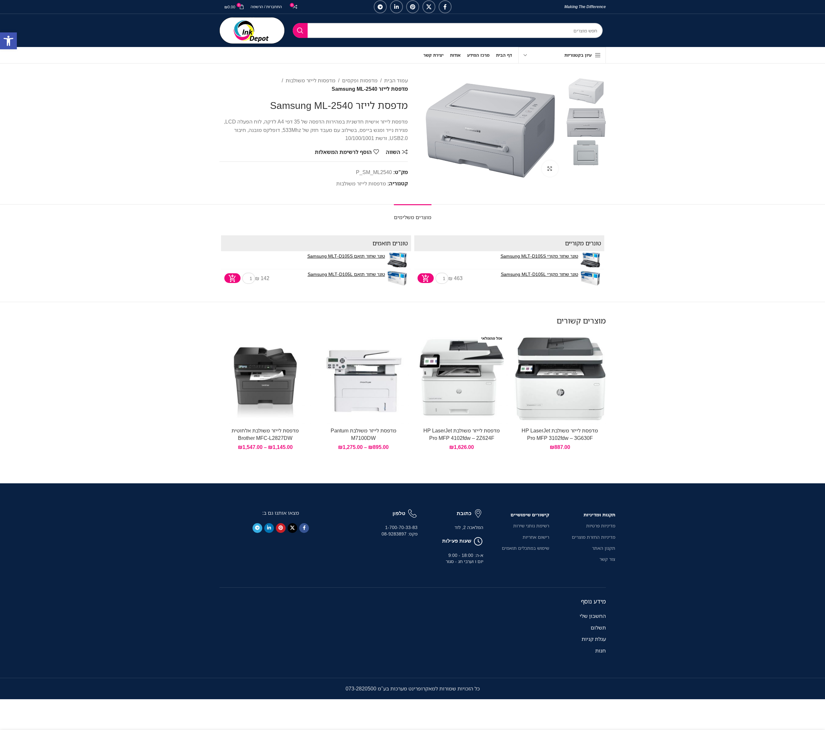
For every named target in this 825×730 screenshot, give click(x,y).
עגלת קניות (594, 638)
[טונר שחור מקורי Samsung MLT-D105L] (590, 278)
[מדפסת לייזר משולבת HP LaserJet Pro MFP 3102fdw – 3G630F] (560, 378)
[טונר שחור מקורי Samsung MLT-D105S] (590, 260)
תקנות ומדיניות (599, 515)
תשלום (598, 627)
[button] (8, 40)
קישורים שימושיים (530, 515)
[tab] (412, 214)
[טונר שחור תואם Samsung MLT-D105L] (397, 278)
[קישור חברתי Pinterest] (412, 6)
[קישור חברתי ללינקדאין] (396, 6)
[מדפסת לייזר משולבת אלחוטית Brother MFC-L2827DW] (265, 378)
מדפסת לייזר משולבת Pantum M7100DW (363, 434)
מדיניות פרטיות (600, 526)
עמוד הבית (396, 80)
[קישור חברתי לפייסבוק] (445, 6)
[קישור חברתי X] (428, 6)
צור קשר (607, 559)
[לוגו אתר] (252, 29)
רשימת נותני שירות (531, 526)
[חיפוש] (300, 30)
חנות (600, 650)
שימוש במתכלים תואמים (525, 548)
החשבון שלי (593, 615)
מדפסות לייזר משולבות (311, 80)
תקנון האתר (603, 548)
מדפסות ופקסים (360, 80)
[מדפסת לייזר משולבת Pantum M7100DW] (363, 378)
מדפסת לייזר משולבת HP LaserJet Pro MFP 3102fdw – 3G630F (560, 434)
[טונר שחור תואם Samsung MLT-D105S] (397, 260)
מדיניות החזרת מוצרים (593, 537)
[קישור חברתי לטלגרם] (380, 6)
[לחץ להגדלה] (550, 168)
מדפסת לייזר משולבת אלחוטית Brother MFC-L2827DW (265, 434)
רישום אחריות (536, 537)
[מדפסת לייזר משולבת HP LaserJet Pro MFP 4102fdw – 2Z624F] (462, 378)
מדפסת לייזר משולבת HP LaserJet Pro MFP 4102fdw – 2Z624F (461, 434)
